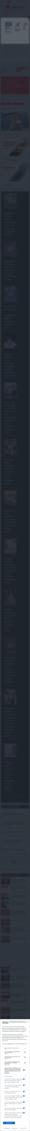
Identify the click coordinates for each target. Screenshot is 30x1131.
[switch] (24, 1052)
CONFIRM (9, 1123)
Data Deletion (7, 1128)
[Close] (27, 1022)
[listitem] (15, 1048)
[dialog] (15, 1075)
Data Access (15, 1128)
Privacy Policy (23, 1128)
